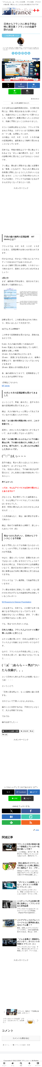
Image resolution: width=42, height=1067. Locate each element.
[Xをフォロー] (13, 53)
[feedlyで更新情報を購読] (25, 53)
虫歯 (5, 734)
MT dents (6, 386)
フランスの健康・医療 (11, 731)
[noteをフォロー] (22, 53)
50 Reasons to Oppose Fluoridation (16, 602)
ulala (21, 45)
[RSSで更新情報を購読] (29, 53)
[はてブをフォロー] (19, 53)
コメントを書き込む (21, 1038)
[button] (27, 91)
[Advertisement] (21, 210)
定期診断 (25, 731)
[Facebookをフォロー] (16, 53)
